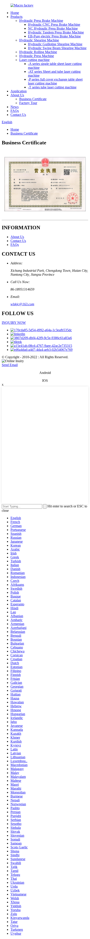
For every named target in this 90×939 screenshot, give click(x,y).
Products (16, 17)
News (14, 107)
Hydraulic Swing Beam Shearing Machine (57, 48)
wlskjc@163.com (22, 304)
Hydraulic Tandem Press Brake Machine (56, 32)
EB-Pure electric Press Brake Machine (54, 36)
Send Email (10, 365)
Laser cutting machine (34, 60)
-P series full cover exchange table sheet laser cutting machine (55, 81)
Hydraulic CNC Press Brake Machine (54, 24)
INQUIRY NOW (14, 322)
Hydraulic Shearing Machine (39, 40)
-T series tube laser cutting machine (52, 87)
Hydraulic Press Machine (36, 56)
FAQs (14, 111)
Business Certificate (33, 99)
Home (14, 13)
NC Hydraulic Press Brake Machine (53, 28)
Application (18, 91)
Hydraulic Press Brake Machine (41, 20)
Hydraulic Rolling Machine (38, 52)
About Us (17, 95)
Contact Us (18, 115)
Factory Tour (28, 103)
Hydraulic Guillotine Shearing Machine (55, 44)
